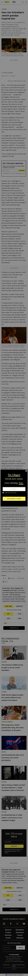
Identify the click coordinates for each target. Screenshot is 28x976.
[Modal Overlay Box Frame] (14, 488)
